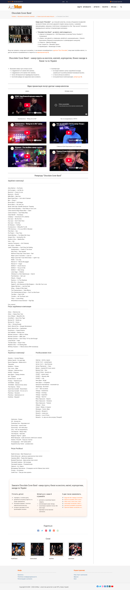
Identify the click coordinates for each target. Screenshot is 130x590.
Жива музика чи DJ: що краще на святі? (110, 88)
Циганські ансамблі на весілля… (73, 505)
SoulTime (51, 558)
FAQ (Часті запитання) (80, 574)
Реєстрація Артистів (116, 1)
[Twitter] (42, 530)
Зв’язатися (111, 36)
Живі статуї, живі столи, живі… (73, 501)
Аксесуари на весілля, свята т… (73, 503)
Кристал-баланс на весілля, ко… (73, 507)
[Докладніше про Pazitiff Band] (18, 549)
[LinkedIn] (107, 586)
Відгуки (76, 577)
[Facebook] (38, 530)
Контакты (20, 574)
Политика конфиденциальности (27, 577)
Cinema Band (33, 558)
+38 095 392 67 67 (18, 1)
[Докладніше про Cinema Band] (37, 549)
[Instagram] (103, 586)
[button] (92, 7)
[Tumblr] (110, 586)
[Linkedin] (50, 530)
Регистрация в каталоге (25, 579)
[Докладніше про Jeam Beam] (75, 549)
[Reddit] (54, 530)
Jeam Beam (71, 558)
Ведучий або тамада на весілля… (73, 497)
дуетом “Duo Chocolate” (60, 50)
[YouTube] (112, 586)
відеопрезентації (42, 52)
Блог (75, 579)
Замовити (111, 31)
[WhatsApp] (58, 530)
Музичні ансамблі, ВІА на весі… (73, 499)
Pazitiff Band (14, 558)
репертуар (77, 77)
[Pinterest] (46, 530)
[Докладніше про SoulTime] (56, 549)
